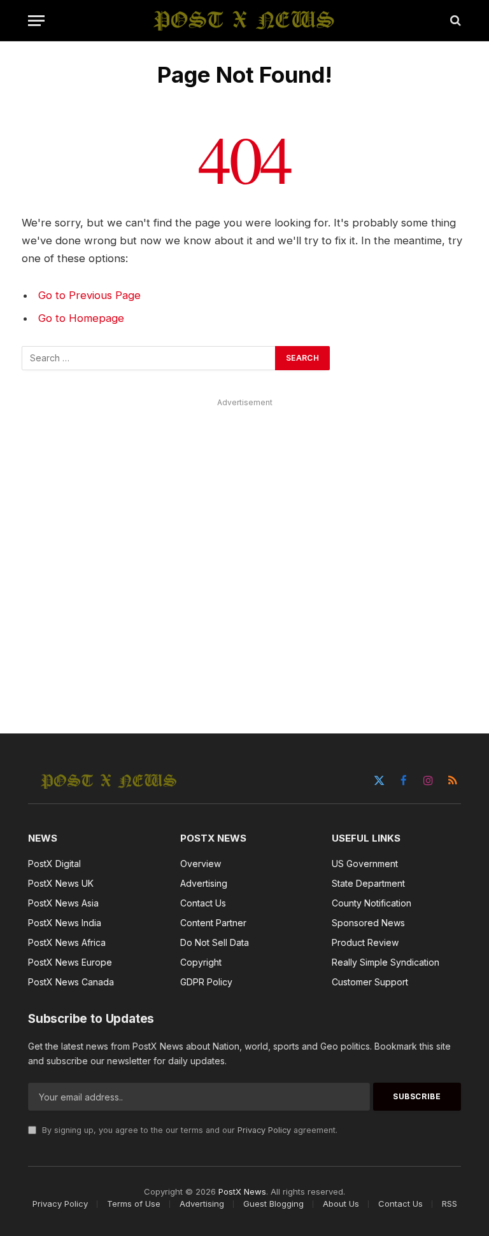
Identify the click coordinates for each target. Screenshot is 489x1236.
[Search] (454, 20)
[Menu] (36, 20)
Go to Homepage (81, 318)
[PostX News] (244, 20)
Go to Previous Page (89, 295)
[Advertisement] (244, 551)
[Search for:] (149, 358)
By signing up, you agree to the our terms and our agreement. (188, 1130)
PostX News (242, 1191)
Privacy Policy (264, 1130)
